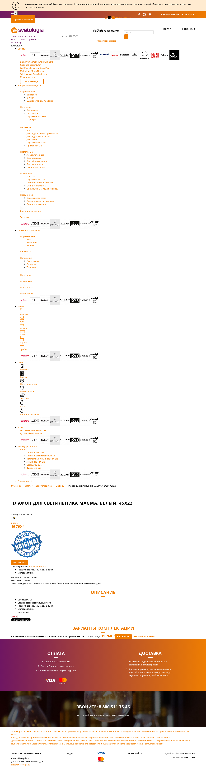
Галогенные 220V (35, 452)
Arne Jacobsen (161, 740)
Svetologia (16, 485)
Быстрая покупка (144, 636)
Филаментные (34, 467)
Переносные (33, 261)
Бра (28, 130)
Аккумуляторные (35, 154)
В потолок (32, 94)
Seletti (130, 737)
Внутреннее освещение (29, 85)
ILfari (70, 737)
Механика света (162, 737)
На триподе (32, 113)
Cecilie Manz (63, 743)
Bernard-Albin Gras (27, 743)
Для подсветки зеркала (38, 136)
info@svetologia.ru (20, 764)
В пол (29, 239)
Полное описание (37, 566)
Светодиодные (34, 464)
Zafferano (149, 737)
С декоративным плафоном (41, 100)
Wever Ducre (139, 737)
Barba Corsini (174, 740)
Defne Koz (124, 743)
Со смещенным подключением (42, 188)
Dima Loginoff (155, 743)
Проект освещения (23, 19)
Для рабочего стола (37, 161)
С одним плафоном (36, 185)
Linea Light (88, 737)
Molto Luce (108, 737)
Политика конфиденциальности (126, 731)
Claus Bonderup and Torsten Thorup (86, 743)
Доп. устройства (44, 485)
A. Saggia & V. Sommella (44, 740)
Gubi (54, 737)
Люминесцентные (36, 461)
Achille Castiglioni (64, 740)
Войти (167, 28)
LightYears (78, 737)
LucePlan (98, 737)
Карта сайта (135, 753)
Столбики (31, 264)
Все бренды (31, 81)
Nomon (123, 737)
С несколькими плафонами (40, 182)
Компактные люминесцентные (42, 458)
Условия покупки (94, 731)
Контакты (97, 19)
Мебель (22, 306)
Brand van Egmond (28, 737)
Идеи (20, 427)
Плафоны (59, 485)
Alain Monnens (94, 740)
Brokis (41, 737)
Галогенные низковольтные (41, 455)
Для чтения (32, 110)
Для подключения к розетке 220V (43, 133)
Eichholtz (48, 737)
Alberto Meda (108, 740)
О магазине (81, 19)
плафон (15, 522)
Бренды (22, 48)
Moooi (116, 737)
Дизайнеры (17, 740)
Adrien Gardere (80, 740)
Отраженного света (36, 116)
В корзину (19, 562)
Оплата (41, 19)
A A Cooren (28, 740)
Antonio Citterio (136, 740)
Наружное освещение (29, 230)
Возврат (62, 731)
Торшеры (31, 119)
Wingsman (188, 753)
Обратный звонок (106, 40)
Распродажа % (25, 480)
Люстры (31, 176)
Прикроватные (34, 145)
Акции (106, 731)
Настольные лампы (37, 167)
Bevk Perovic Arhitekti (46, 743)
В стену (30, 97)
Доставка (54, 19)
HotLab (190, 757)
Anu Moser (149, 740)
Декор (21, 362)
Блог (29, 731)
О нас (24, 731)
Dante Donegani (111, 743)
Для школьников (35, 164)
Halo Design (62, 737)
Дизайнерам (149, 731)
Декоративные (34, 157)
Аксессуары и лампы (28, 446)
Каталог (28, 485)
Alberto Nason (122, 740)
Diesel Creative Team (139, 743)
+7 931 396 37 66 (123, 17)
